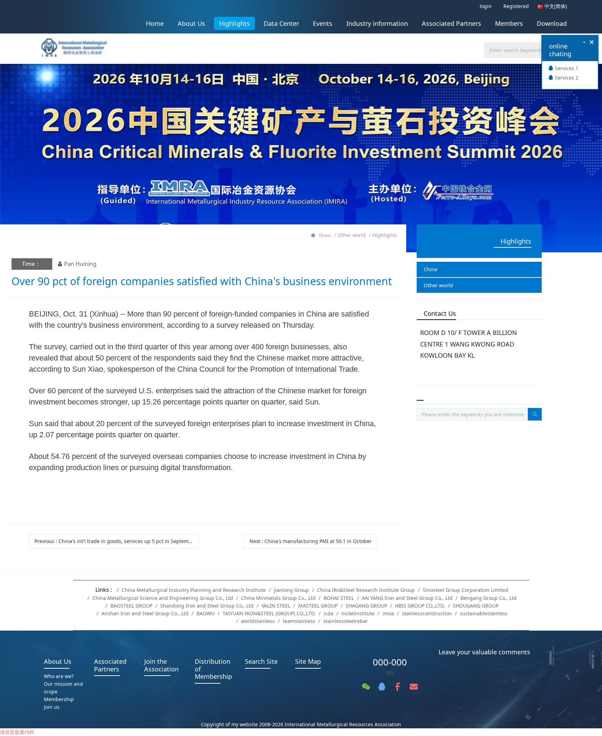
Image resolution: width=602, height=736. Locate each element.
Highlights (384, 235)
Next (310, 541)
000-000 (390, 662)
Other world (352, 235)
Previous (115, 541)
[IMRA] (77, 45)
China (430, 269)
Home (155, 23)
